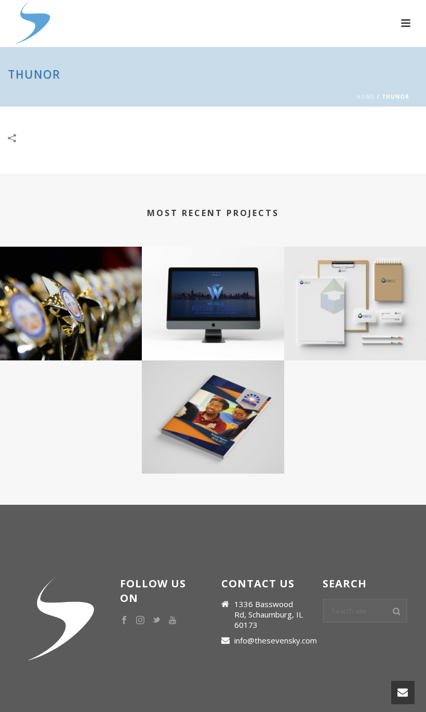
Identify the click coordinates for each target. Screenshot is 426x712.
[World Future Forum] (213, 287)
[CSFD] (355, 287)
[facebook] (124, 620)
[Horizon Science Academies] (213, 401)
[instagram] (140, 620)
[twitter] (156, 620)
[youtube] (172, 620)
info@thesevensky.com (275, 640)
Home (365, 96)
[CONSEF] (71, 287)
